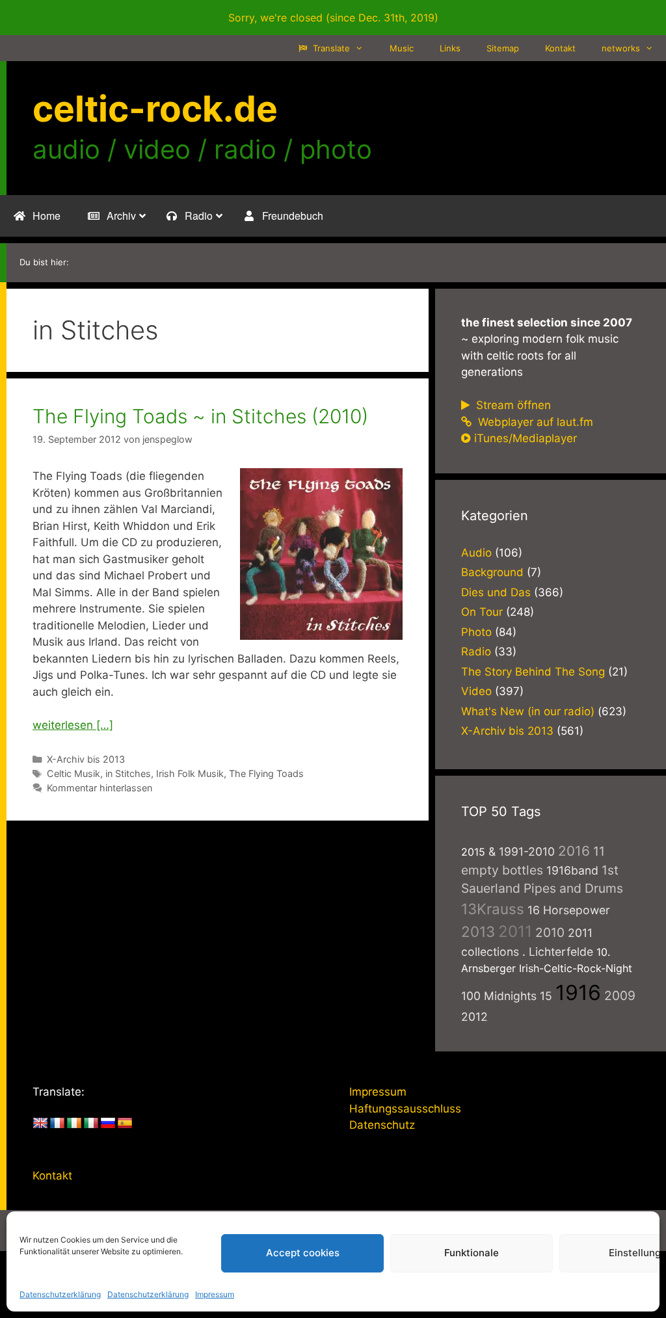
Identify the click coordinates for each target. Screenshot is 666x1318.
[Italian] (91, 1123)
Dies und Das (496, 592)
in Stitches (128, 773)
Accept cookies (303, 1252)
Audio (476, 552)
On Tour (482, 611)
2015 (473, 851)
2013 (478, 931)
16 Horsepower (568, 910)
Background (492, 572)
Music (402, 48)
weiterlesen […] (73, 724)
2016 (574, 851)
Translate (330, 48)
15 (546, 996)
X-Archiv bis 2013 (86, 759)
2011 (515, 931)
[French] (57, 1123)
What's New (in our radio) (527, 711)
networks (621, 48)
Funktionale (471, 1252)
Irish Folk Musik (190, 773)
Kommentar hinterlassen (99, 787)
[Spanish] (125, 1123)
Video (476, 691)
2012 (474, 1016)
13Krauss (492, 908)
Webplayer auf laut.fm (534, 421)
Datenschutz (382, 1124)
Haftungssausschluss (405, 1108)
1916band (572, 870)
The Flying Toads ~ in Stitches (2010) (200, 416)
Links (450, 48)
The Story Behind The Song (533, 671)
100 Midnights (499, 996)
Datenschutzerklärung (60, 1294)
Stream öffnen (512, 405)
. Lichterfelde (557, 951)
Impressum (214, 1294)
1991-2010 (527, 851)
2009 (619, 995)
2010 (550, 932)
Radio (476, 651)
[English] (40, 1123)
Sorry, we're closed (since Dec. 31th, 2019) (333, 17)
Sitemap (502, 48)
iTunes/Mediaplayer (525, 438)
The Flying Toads (266, 773)
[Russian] (108, 1123)
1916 (578, 992)
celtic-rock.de (155, 108)
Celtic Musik (73, 773)
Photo (476, 632)
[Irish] (74, 1123)
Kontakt (560, 48)
